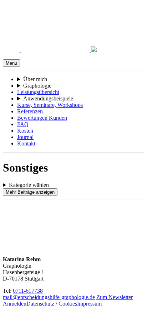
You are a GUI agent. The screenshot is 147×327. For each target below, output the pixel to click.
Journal (25, 137)
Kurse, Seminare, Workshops (50, 105)
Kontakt (26, 143)
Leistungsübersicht (38, 92)
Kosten (25, 131)
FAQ (23, 124)
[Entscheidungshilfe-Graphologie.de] (50, 50)
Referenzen (30, 111)
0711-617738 (28, 291)
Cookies (68, 304)
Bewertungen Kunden (42, 118)
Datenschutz (40, 304)
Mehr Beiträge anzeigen (30, 192)
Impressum (89, 304)
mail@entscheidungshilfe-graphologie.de (49, 297)
